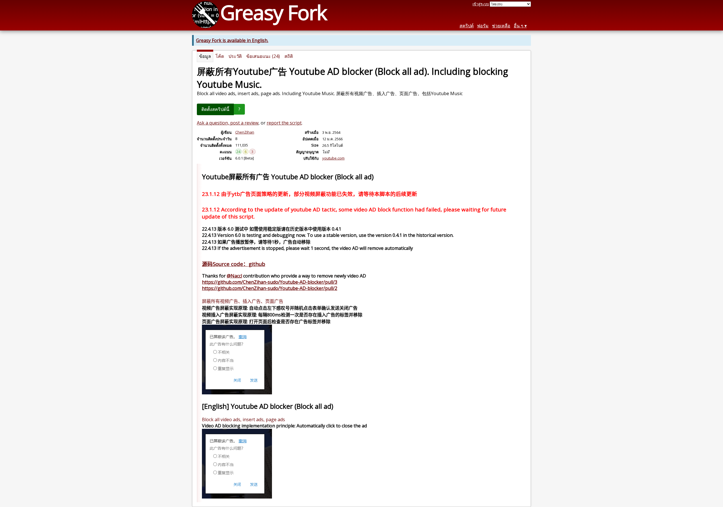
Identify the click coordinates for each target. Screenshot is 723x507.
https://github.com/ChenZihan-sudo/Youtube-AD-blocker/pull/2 (269, 288)
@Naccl (234, 276)
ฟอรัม (483, 26)
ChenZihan (244, 132)
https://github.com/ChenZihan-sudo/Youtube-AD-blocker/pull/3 (269, 282)
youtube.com (333, 158)
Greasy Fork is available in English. (232, 40)
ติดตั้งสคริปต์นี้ (215, 109)
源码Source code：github (233, 263)
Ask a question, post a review (227, 123)
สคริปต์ (467, 26)
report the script (284, 123)
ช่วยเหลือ (501, 26)
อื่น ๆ (518, 26)
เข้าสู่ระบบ (480, 3)
